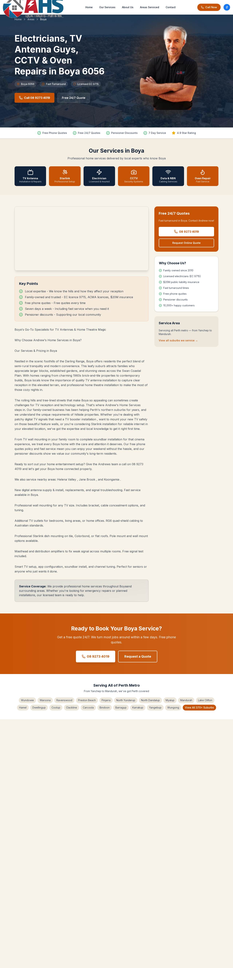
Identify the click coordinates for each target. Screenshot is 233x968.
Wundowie (27, 700)
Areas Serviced (149, 7)
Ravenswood (64, 700)
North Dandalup (150, 700)
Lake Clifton (205, 700)
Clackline (71, 707)
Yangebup (155, 707)
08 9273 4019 (189, 231)
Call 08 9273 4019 (37, 98)
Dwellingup (39, 707)
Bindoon (105, 707)
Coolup (56, 707)
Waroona (45, 700)
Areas (30, 19)
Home (89, 7)
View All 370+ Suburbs (199, 707)
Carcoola (88, 707)
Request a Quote (137, 656)
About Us (127, 7)
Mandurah (186, 700)
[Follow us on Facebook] (227, 7)
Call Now (211, 7)
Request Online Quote (186, 242)
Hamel (23, 707)
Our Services (107, 7)
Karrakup (137, 707)
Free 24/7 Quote (73, 98)
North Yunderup (125, 700)
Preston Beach (87, 700)
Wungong (173, 707)
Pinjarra (106, 700)
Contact (171, 7)
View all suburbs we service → (178, 340)
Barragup (121, 707)
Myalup (170, 700)
